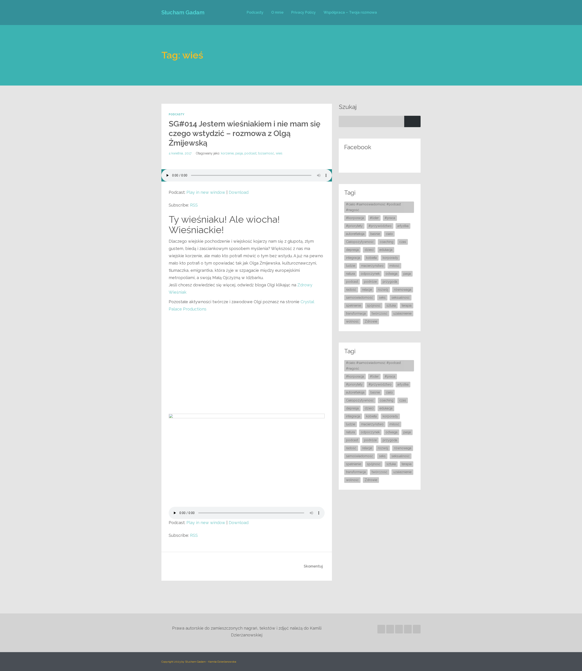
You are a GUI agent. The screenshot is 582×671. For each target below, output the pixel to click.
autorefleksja (355, 234)
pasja (239, 153)
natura (350, 273)
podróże (370, 281)
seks (382, 297)
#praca (390, 218)
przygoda (390, 281)
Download (238, 192)
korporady (390, 258)
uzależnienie (402, 313)
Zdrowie (371, 321)
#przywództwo (380, 226)
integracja (353, 258)
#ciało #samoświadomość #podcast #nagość (373, 207)
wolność (352, 321)
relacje (367, 289)
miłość (394, 265)
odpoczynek (370, 273)
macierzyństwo (372, 265)
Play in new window (205, 192)
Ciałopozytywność (360, 242)
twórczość (379, 313)
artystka (403, 226)
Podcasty (255, 12)
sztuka (391, 305)
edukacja (385, 250)
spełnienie (353, 305)
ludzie (350, 265)
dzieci (369, 250)
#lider (374, 218)
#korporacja (355, 218)
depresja (352, 250)
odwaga (391, 273)
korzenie (227, 153)
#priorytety (354, 226)
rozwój (383, 289)
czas (402, 242)
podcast (250, 153)
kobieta (371, 258)
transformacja (356, 313)
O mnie (277, 12)
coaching (386, 242)
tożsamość (266, 153)
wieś (279, 153)
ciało (389, 234)
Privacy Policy (303, 12)
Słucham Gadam (182, 12)
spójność (374, 305)
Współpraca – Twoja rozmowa (350, 12)
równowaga (402, 289)
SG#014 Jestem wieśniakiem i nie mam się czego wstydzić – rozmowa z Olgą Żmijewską (244, 133)
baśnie (375, 234)
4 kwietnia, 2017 (180, 153)
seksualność (400, 297)
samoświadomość (359, 297)
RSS (194, 205)
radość (351, 289)
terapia (406, 305)
